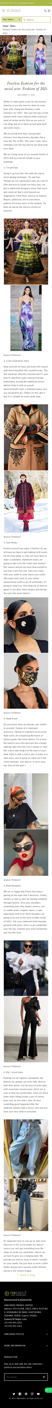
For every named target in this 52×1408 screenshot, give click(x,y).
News (12, 26)
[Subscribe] (43, 1377)
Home (5, 26)
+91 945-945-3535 (13, 1322)
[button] (3, 10)
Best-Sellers (8, 19)
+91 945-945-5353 (13, 1326)
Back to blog (27, 1274)
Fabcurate (21, 1398)
